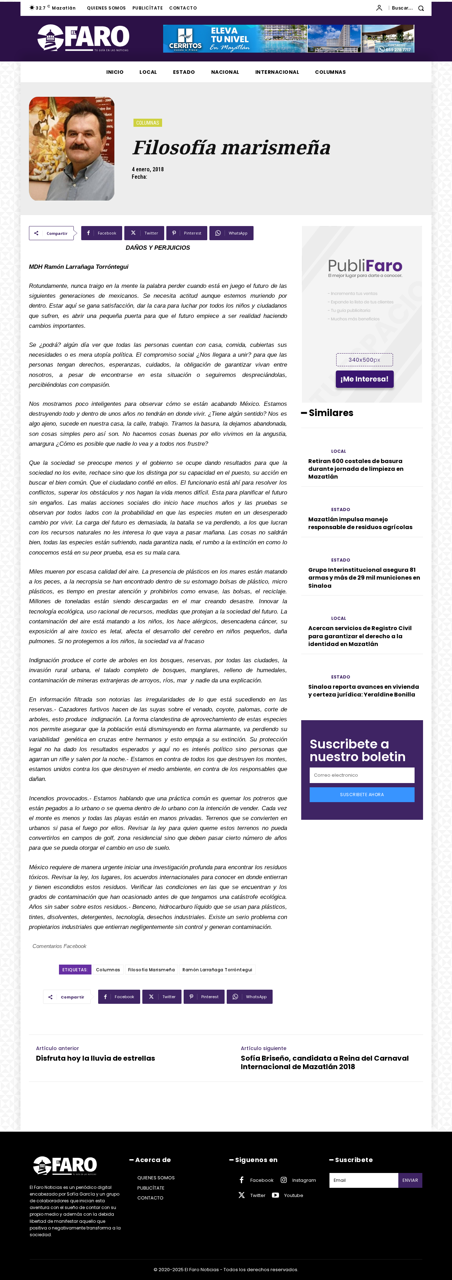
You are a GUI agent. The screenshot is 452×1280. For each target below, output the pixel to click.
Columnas (147, 123)
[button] (410, 8)
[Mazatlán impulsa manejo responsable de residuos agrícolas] (313, 503)
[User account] (381, 8)
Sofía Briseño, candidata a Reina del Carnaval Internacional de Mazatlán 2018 (325, 1062)
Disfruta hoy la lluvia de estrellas (95, 1058)
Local (338, 451)
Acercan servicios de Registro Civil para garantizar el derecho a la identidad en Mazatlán (360, 636)
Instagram (304, 1180)
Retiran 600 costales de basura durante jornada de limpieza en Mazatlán (356, 469)
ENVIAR (410, 1180)
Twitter (258, 1195)
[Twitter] (241, 1195)
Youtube (293, 1195)
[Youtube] (275, 1195)
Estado (340, 510)
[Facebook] (241, 1180)
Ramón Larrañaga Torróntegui (217, 970)
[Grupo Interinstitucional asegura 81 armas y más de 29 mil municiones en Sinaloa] (313, 554)
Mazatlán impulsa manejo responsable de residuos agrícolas (360, 523)
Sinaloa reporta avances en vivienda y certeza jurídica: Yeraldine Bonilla (363, 691)
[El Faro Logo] (97, 37)
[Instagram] (283, 1180)
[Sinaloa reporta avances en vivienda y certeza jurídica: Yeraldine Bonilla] (313, 671)
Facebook (262, 1180)
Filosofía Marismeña (151, 970)
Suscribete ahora (362, 795)
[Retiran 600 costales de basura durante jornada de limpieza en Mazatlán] (313, 445)
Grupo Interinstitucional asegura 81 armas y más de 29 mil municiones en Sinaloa (364, 578)
